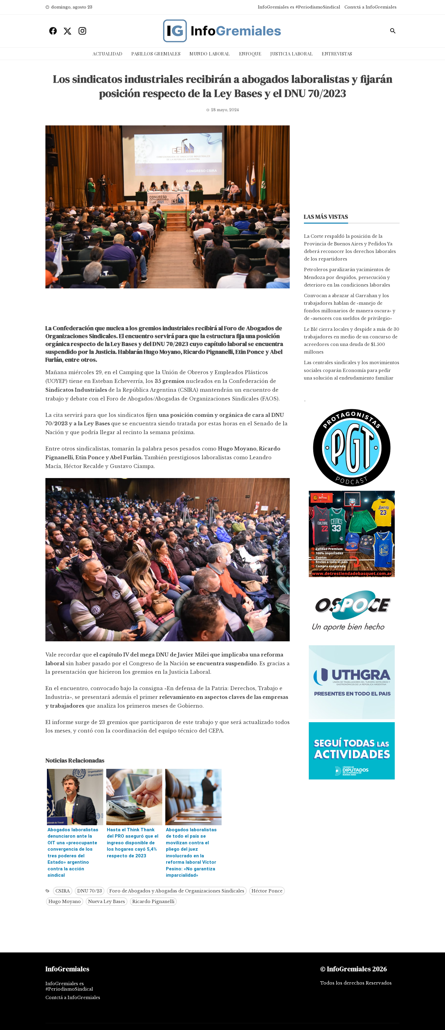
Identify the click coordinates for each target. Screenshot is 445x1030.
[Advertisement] (167, 308)
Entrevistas (337, 54)
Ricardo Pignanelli (153, 901)
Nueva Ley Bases (106, 901)
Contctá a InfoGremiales (370, 7)
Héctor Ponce (267, 891)
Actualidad (107, 54)
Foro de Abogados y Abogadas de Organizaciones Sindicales (176, 891)
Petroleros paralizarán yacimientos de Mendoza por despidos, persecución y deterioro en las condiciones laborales (347, 277)
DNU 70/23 (89, 891)
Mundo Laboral (210, 54)
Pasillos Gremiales (155, 54)
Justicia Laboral (291, 54)
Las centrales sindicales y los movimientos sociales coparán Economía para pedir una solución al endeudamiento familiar (351, 370)
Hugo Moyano (64, 901)
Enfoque (250, 54)
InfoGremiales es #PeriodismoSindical (299, 7)
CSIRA (62, 891)
